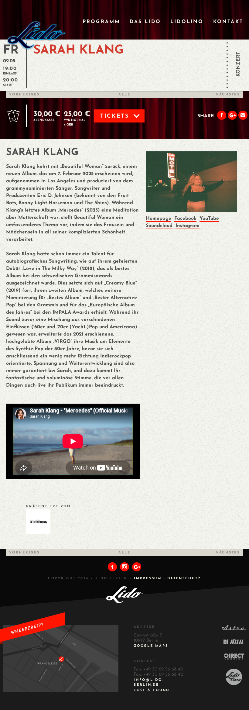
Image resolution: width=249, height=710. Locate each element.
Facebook (185, 218)
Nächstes (228, 94)
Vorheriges (24, 94)
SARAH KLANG (78, 50)
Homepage (158, 218)
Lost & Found (151, 690)
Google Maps (151, 646)
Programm (102, 21)
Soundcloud (159, 225)
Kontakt (228, 21)
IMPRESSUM (148, 578)
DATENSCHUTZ (184, 578)
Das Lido (145, 21)
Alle (124, 94)
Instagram (188, 225)
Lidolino (187, 21)
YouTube (209, 218)
